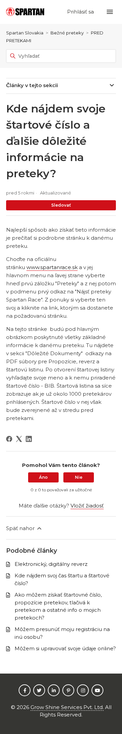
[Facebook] (9, 439)
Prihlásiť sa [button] (81, 11)
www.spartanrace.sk (52, 267)
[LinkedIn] (29, 439)
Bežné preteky (67, 32)
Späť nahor (21, 528)
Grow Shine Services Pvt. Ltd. (67, 707)
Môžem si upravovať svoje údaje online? (65, 648)
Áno (43, 477)
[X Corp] (19, 439)
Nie (78, 477)
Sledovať (61, 205)
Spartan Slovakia (24, 32)
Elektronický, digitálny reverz (51, 564)
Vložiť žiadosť (87, 505)
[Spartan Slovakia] (25, 12)
